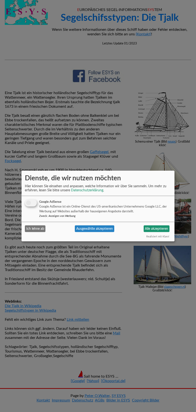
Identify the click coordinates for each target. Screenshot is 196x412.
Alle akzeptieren (156, 228)
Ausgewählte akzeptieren (94, 228)
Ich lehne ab (35, 228)
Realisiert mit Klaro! (157, 236)
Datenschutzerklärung (87, 190)
